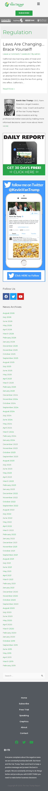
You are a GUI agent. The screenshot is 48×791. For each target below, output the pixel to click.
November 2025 (10, 350)
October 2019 (9, 641)
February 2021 (9, 583)
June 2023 (7, 469)
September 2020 (10, 604)
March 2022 (8, 530)
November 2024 (10, 399)
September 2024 (10, 407)
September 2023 (10, 456)
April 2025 (7, 379)
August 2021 (8, 559)
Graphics (24, 721)
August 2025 (8, 362)
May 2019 (7, 653)
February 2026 (9, 338)
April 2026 (7, 329)
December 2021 (10, 542)
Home (24, 698)
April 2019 (7, 657)
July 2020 (7, 612)
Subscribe (24, 703)
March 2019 (8, 661)
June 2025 (7, 370)
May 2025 (7, 374)
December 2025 (10, 346)
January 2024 (9, 440)
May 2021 (7, 571)
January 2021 (8, 588)
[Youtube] (20, 296)
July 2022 (7, 514)
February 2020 (9, 633)
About (24, 727)
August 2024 (9, 411)
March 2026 (8, 334)
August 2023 (8, 461)
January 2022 (9, 538)
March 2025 (8, 383)
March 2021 (8, 579)
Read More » (9, 89)
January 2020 (9, 637)
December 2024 (10, 395)
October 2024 (9, 403)
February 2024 (9, 436)
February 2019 (9, 665)
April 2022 (7, 526)
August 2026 (8, 313)
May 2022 (7, 522)
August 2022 (8, 510)
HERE (6, 126)
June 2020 (8, 616)
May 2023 (7, 473)
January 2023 (9, 489)
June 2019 (7, 649)
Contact (24, 733)
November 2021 (10, 547)
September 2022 (10, 506)
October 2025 (9, 354)
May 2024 (7, 424)
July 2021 (7, 563)
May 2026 (7, 325)
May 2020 (7, 620)
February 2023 (9, 485)
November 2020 (10, 596)
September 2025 (10, 358)
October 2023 (9, 452)
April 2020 (7, 624)
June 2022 (7, 518)
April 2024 (7, 428)
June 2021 (7, 567)
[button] (24, 13)
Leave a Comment (11, 54)
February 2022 (9, 534)
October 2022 (9, 502)
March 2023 (8, 481)
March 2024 (8, 432)
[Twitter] (13, 296)
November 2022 (10, 497)
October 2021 (9, 551)
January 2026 (9, 342)
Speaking (24, 715)
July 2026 (7, 317)
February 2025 (9, 387)
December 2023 (10, 444)
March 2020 (8, 629)
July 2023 (7, 465)
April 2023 (7, 477)
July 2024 (7, 415)
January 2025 (9, 391)
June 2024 (7, 420)
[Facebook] (6, 296)
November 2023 (10, 448)
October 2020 (9, 600)
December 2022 (10, 493)
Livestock (25, 54)
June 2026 (7, 321)
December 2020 (10, 592)
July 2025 (7, 366)
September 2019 (10, 645)
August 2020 (9, 608)
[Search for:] (24, 676)
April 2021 (7, 575)
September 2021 (10, 555)
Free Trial (24, 709)
